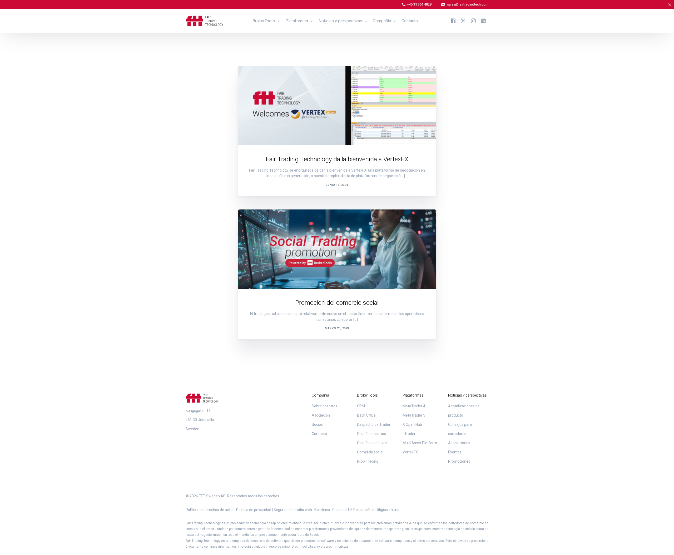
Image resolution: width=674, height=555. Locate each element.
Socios (317, 424)
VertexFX (410, 452)
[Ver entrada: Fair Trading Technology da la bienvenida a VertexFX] (337, 105)
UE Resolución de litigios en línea (375, 510)
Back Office (366, 415)
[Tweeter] (463, 20)
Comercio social (370, 452)
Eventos (455, 452)
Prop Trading (367, 461)
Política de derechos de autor (210, 510)
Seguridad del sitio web (293, 510)
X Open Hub (412, 424)
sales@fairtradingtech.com (467, 4)
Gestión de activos (372, 443)
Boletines (322, 510)
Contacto (319, 434)
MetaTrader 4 (414, 406)
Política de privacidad (253, 510)
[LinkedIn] (483, 20)
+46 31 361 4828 (419, 4)
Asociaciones (261, 77)
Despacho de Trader (373, 424)
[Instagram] (473, 20)
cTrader (409, 434)
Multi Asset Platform (420, 443)
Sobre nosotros (324, 406)
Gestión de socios (371, 434)
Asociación (321, 415)
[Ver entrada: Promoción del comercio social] (337, 249)
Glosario (339, 510)
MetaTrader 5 (414, 415)
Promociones (261, 220)
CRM (361, 406)
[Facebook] (453, 20)
